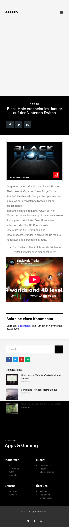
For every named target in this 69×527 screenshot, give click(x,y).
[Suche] (59, 349)
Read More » (25, 381)
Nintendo (34, 103)
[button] (61, 12)
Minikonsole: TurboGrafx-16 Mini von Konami (40, 377)
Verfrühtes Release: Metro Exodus (39, 389)
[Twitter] (28, 521)
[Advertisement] (34, 58)
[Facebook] (34, 521)
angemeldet (24, 325)
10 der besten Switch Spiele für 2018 (41, 404)
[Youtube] (41, 521)
